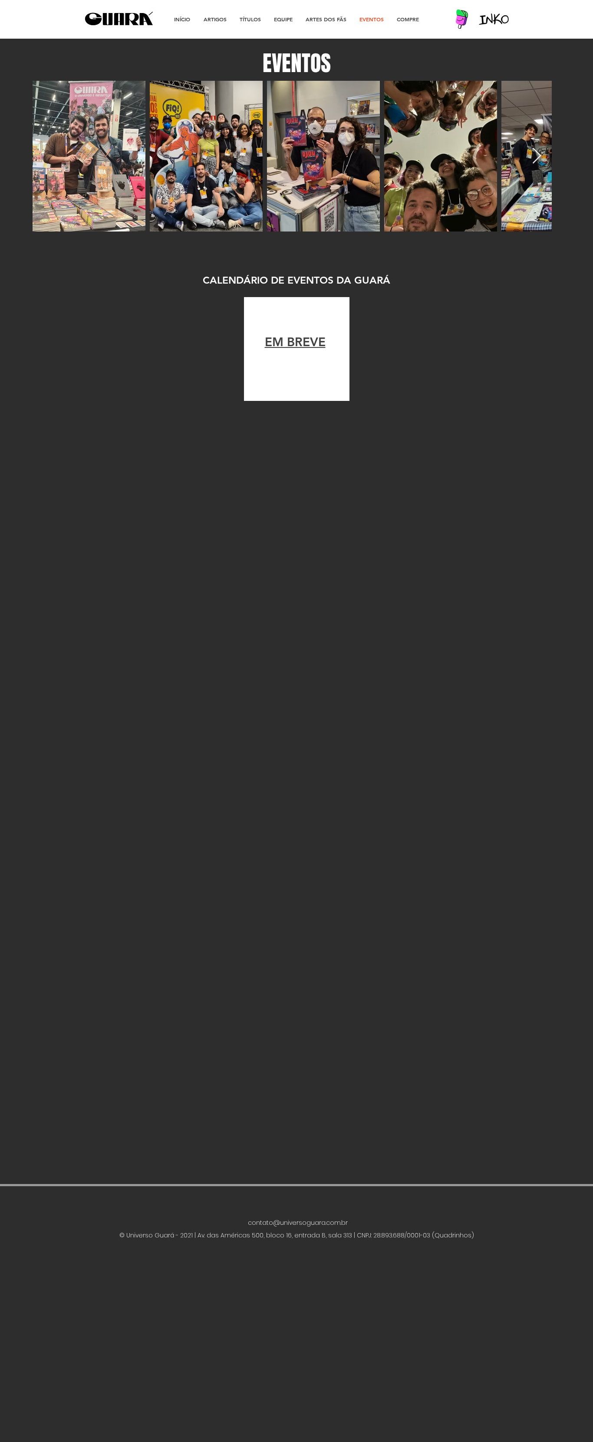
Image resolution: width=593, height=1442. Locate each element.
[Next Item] (537, 156)
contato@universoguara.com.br (298, 1222)
